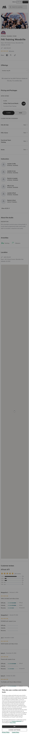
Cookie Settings (14, 730)
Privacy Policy (13, 722)
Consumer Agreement (16, 721)
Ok (14, 726)
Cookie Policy (15, 732)
